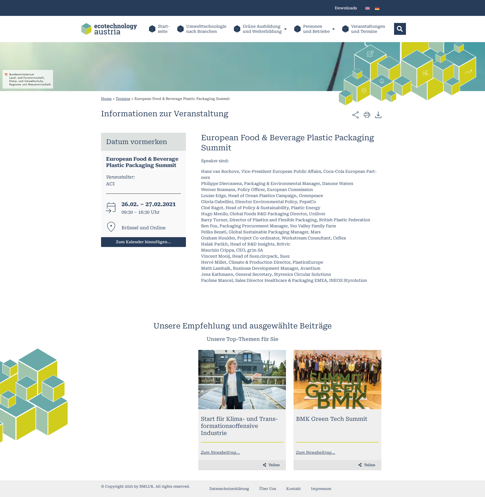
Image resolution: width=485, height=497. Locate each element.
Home (106, 99)
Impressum (321, 489)
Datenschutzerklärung (229, 489)
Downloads (346, 8)
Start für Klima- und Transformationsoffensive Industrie (239, 426)
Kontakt (293, 489)
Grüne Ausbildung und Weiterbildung (262, 29)
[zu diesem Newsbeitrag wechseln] (242, 379)
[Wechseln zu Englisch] (367, 8)
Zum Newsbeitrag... (220, 452)
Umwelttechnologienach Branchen (206, 29)
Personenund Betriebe (316, 29)
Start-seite (164, 29)
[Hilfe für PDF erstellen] (378, 114)
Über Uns (267, 489)
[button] (400, 29)
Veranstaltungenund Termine (368, 29)
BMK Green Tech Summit (331, 419)
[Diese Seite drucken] (367, 114)
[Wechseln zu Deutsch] (377, 8)
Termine (123, 99)
